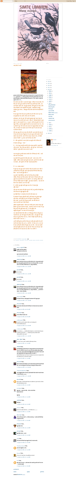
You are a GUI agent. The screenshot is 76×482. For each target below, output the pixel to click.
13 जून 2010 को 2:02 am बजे (23, 427)
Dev (17, 460)
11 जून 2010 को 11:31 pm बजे (24, 367)
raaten (37, 240)
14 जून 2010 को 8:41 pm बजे (23, 442)
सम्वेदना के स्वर (19, 259)
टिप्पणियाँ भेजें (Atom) (21, 474)
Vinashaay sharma (21, 446)
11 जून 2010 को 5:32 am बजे (23, 358)
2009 (49, 133)
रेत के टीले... (51, 116)
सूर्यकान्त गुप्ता (19, 284)
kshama (54, 139)
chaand (30, 240)
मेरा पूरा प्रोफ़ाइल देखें (54, 145)
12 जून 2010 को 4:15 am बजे (23, 397)
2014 (49, 81)
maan (34, 240)
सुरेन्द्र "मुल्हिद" (19, 339)
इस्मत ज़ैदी (18, 270)
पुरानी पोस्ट (42, 471)
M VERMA (19, 388)
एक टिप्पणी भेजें (16, 469)
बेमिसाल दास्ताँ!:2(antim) (53, 112)
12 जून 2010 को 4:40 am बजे (23, 404)
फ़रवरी (50, 128)
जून (49, 103)
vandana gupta (20, 329)
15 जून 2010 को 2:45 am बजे (23, 450)
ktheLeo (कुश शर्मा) (20, 247)
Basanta (18, 453)
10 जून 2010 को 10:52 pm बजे (24, 325)
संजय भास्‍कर (19, 303)
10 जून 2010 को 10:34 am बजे (24, 266)
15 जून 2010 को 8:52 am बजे (23, 457)
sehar (41, 240)
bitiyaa (26, 240)
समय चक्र (19, 431)
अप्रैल (50, 124)
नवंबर (50, 93)
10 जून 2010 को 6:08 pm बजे (23, 309)
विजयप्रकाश (19, 424)
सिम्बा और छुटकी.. (52, 107)
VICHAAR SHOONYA (21, 370)
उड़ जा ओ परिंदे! (51, 110)
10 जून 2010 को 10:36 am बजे (24, 273)
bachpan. (22, 240)
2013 (49, 83)
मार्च (49, 126)
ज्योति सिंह (18, 346)
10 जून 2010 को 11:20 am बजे (24, 293)
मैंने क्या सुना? (51, 108)
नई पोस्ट (15, 471)
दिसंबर (50, 91)
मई (49, 122)
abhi (18, 438)
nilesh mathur (20, 296)
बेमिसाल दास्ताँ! (51, 114)
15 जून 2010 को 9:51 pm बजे (23, 466)
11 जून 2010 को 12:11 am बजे (24, 336)
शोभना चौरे (18, 379)
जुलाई (50, 101)
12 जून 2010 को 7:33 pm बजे (23, 420)
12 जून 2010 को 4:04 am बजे (23, 385)
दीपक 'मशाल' (19, 415)
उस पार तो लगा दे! (52, 120)
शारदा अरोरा (19, 361)
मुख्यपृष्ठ (28, 471)
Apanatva (19, 407)
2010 (49, 89)
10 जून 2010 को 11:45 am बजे (24, 300)
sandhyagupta (20, 320)
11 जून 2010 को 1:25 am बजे (23, 343)
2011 (49, 87)
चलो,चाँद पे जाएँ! (51, 118)
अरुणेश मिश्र (19, 400)
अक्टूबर (50, 95)
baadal (17, 240)
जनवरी (50, 130)
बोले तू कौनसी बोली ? (52, 105)
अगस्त (50, 99)
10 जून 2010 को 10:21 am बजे (24, 256)
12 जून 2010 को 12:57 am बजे (24, 376)
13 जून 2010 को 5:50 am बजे (23, 435)
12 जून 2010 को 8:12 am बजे (23, 411)
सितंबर (50, 97)
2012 (49, 85)
